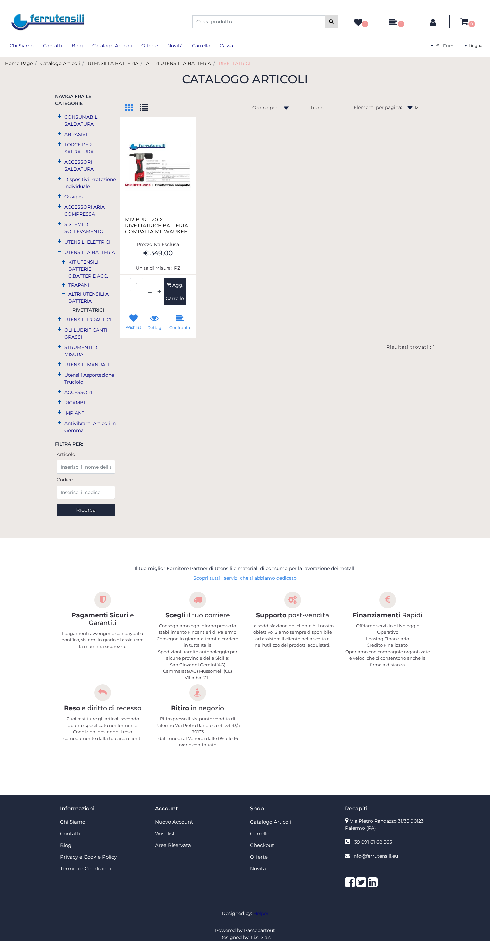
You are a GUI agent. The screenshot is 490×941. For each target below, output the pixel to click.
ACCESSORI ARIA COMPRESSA (84, 210)
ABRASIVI (75, 134)
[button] (331, 21)
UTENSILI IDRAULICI (87, 320)
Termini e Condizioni (85, 868)
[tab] (132, 108)
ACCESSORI (78, 392)
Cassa (226, 46)
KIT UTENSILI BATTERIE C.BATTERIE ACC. (88, 269)
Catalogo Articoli (112, 46)
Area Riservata (173, 845)
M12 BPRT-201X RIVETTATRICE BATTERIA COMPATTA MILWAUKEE (156, 226)
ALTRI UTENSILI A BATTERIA (178, 63)
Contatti (52, 46)
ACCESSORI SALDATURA (79, 165)
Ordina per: (265, 108)
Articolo (66, 454)
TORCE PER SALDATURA (79, 148)
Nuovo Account (174, 822)
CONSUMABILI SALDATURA (81, 120)
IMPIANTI (75, 413)
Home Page (19, 63)
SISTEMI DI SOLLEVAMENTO (84, 227)
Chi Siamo (22, 46)
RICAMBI (74, 403)
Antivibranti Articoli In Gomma (90, 426)
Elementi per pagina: (378, 107)
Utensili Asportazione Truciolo (89, 378)
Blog (77, 46)
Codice (65, 480)
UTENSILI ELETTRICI (87, 242)
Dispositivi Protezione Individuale (90, 182)
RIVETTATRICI (234, 63)
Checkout (262, 845)
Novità (175, 46)
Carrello (201, 46)
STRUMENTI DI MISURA (81, 350)
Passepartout (259, 930)
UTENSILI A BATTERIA (113, 63)
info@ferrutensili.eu (375, 856)
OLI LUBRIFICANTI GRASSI (85, 333)
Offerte (149, 46)
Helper (261, 913)
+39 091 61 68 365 (372, 842)
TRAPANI (78, 285)
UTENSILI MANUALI (86, 365)
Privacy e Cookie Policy (88, 857)
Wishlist (165, 833)
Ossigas (73, 197)
